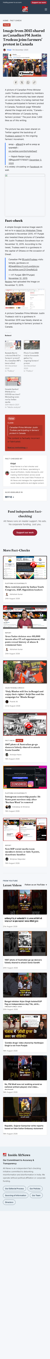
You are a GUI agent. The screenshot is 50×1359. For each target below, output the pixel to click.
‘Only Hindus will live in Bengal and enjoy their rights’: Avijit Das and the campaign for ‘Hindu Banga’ (24, 694)
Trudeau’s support (13, 136)
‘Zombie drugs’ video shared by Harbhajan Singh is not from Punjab (24, 1044)
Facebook (34, 166)
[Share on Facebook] (15, 82)
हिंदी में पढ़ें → (9, 497)
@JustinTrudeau (29, 259)
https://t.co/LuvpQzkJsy (27, 266)
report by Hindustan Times (29, 230)
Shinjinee (26, 807)
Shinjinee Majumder (18, 859)
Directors (9, 1202)
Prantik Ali (14, 702)
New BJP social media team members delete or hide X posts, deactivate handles (22, 852)
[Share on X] (21, 82)
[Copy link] (34, 82)
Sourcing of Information (15, 1195)
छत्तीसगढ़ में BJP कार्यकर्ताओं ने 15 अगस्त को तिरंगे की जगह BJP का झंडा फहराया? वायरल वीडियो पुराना (23, 919)
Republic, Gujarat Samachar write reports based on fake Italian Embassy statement (24, 1127)
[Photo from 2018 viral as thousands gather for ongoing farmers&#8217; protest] (32, 345)
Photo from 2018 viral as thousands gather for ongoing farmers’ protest (31, 358)
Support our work (39, 2)
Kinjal (9, 50)
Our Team (36, 1195)
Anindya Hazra (15, 755)
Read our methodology (18, 447)
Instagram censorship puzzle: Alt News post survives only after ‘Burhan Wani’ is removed (22, 799)
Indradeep (16, 807)
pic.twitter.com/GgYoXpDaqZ (23, 151)
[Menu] (46, 9)
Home (5, 20)
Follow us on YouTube (36, 884)
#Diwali (12, 266)
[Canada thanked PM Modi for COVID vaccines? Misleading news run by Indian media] (13, 381)
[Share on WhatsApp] (28, 82)
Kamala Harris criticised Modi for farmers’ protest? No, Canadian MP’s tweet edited (13, 358)
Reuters (8, 281)
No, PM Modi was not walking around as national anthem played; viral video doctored (23, 1086)
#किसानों (19, 144)
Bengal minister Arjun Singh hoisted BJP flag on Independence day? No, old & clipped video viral (23, 1003)
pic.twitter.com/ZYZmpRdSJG (23, 269)
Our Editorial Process (14, 1188)
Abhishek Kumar (16, 594)
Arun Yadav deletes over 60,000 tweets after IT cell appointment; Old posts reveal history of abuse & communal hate (25, 640)
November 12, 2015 (18, 278)
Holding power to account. (12, 2)
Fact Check (16, 20)
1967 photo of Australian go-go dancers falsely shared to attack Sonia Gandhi (22, 747)
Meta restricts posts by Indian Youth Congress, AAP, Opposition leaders (24, 588)
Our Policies (35, 1188)
